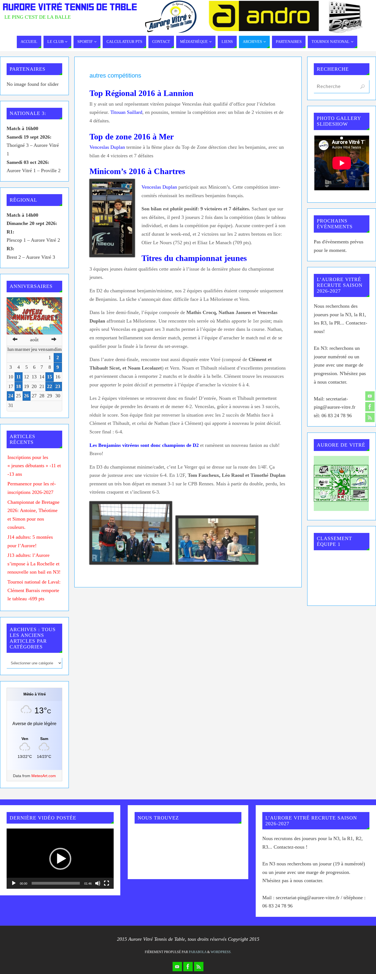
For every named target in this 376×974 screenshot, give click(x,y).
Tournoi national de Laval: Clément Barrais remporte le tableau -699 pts (34, 590)
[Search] (362, 86)
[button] (60, 859)
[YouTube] (370, 396)
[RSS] (370, 417)
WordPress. (221, 952)
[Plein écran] (106, 883)
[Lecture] (14, 883)
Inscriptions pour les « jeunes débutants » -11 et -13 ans (34, 466)
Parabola (197, 952)
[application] (60, 858)
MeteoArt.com (43, 776)
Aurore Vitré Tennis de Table (70, 7)
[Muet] (97, 883)
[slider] (56, 883)
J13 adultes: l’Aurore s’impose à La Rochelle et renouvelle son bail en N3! (34, 563)
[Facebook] (370, 406)
